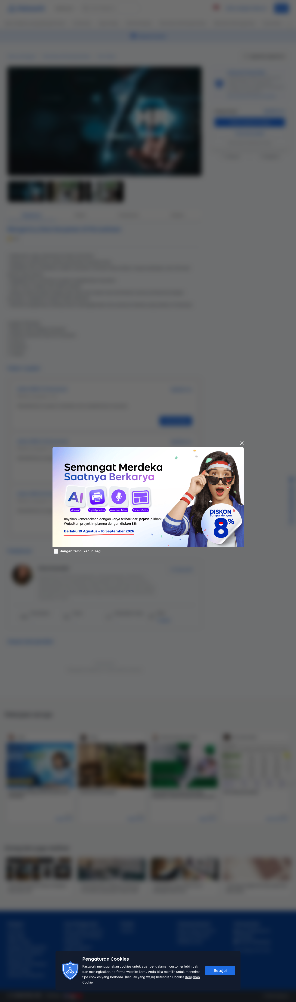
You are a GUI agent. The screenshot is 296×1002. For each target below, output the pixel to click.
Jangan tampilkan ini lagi (80, 551)
